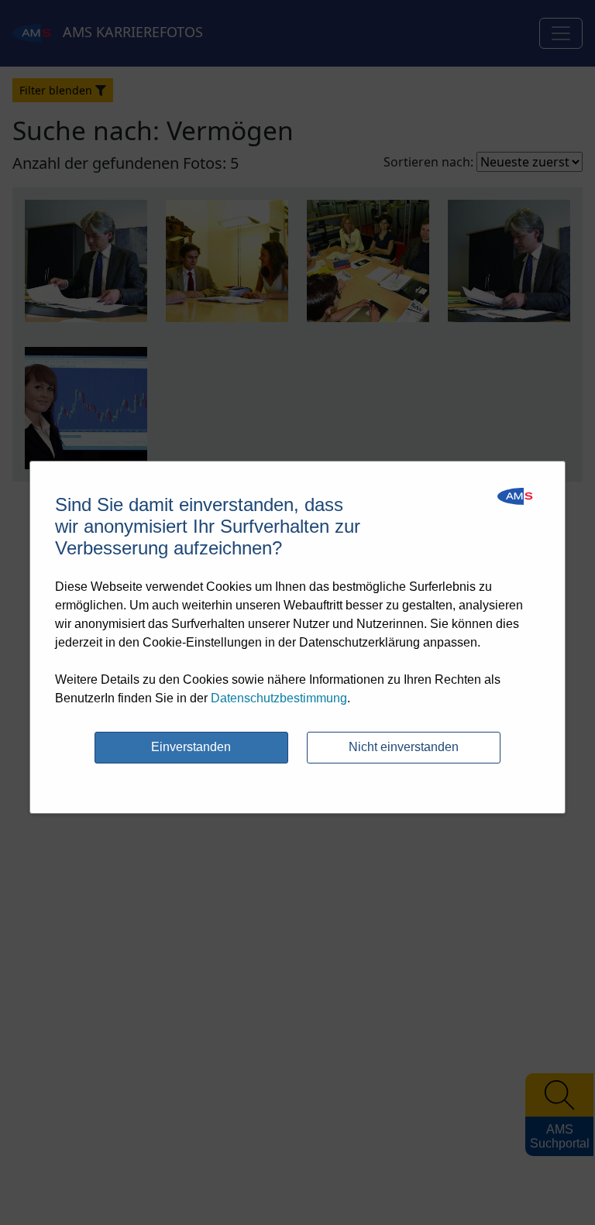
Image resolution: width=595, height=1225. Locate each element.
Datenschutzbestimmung (279, 698)
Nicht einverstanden (404, 746)
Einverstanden (191, 746)
